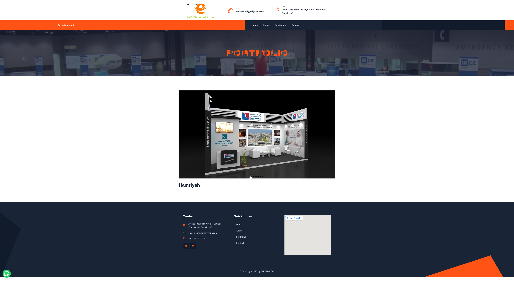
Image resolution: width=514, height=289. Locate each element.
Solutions (279, 25)
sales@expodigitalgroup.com (249, 11)
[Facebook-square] (186, 246)
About (266, 25)
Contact (296, 25)
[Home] (200, 10)
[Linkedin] (193, 246)
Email (237, 8)
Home (255, 25)
